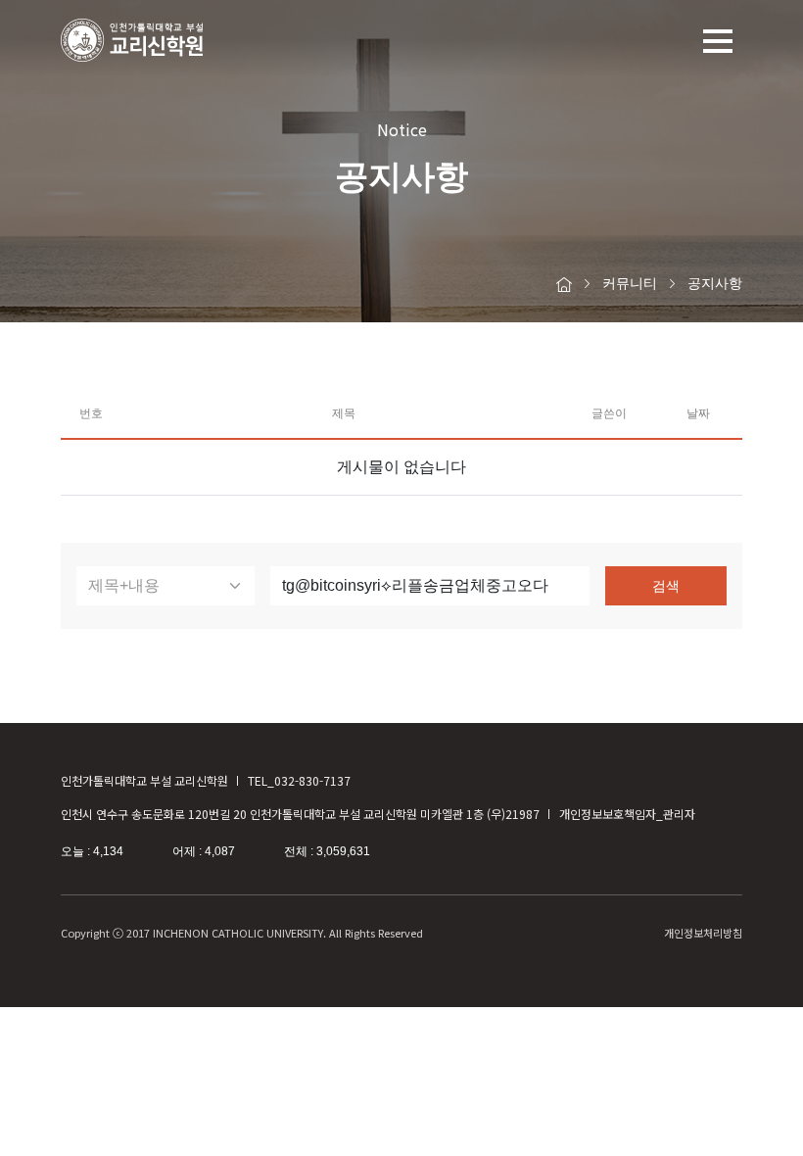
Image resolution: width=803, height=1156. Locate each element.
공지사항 (714, 283)
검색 (666, 586)
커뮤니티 (629, 283)
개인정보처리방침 (703, 932)
